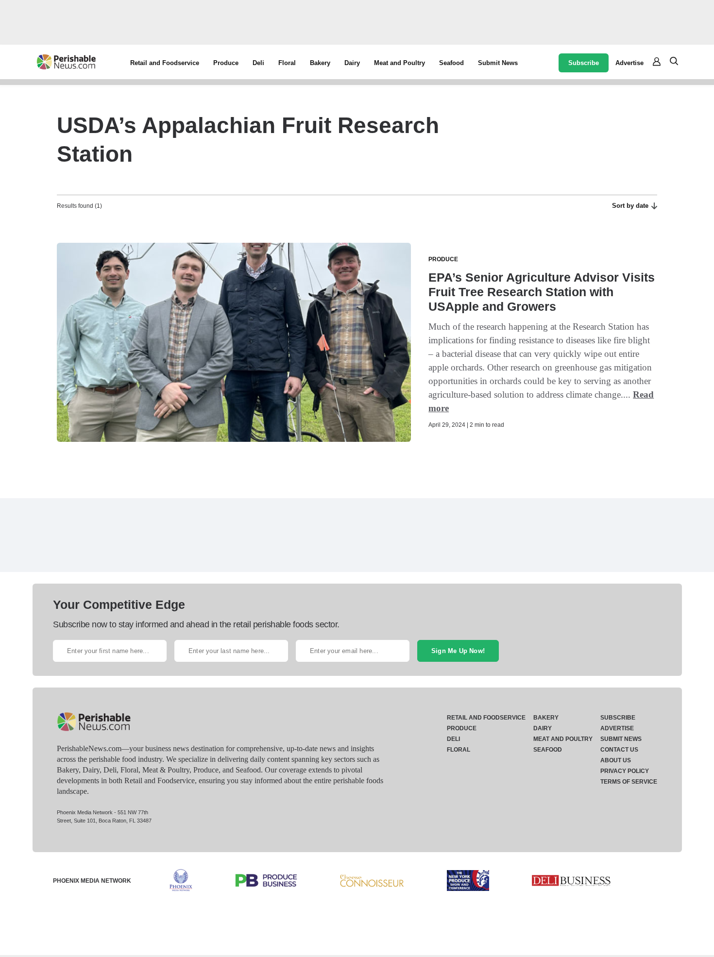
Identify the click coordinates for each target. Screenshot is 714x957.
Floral (287, 63)
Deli (258, 63)
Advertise (629, 63)
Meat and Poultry (399, 63)
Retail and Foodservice (164, 63)
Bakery (320, 63)
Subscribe (583, 63)
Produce (225, 63)
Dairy (352, 63)
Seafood (451, 63)
